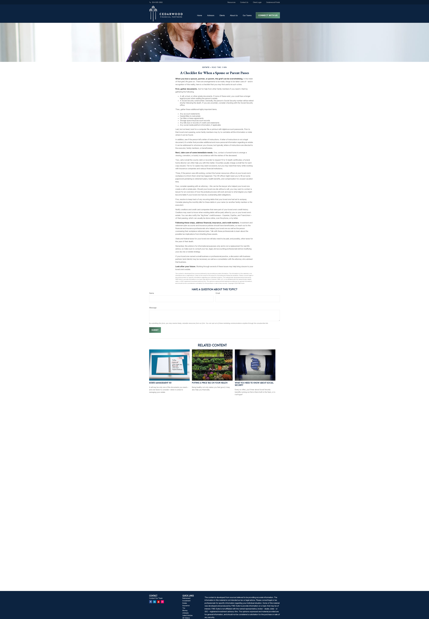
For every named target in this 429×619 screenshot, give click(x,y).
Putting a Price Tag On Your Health (209, 383)
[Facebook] (150, 601)
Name (151, 293)
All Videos (186, 618)
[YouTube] (158, 601)
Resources (232, 2)
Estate (184, 603)
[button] (199, 15)
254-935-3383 (157, 2)
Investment (186, 601)
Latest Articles (187, 615)
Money (185, 610)
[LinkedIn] (154, 601)
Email (218, 293)
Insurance (186, 605)
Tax (183, 608)
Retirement (186, 598)
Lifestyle (185, 613)
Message (153, 308)
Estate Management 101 (160, 383)
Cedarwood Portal (273, 2)
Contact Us (244, 2)
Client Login (257, 2)
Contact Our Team (156, 598)
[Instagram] (162, 601)
